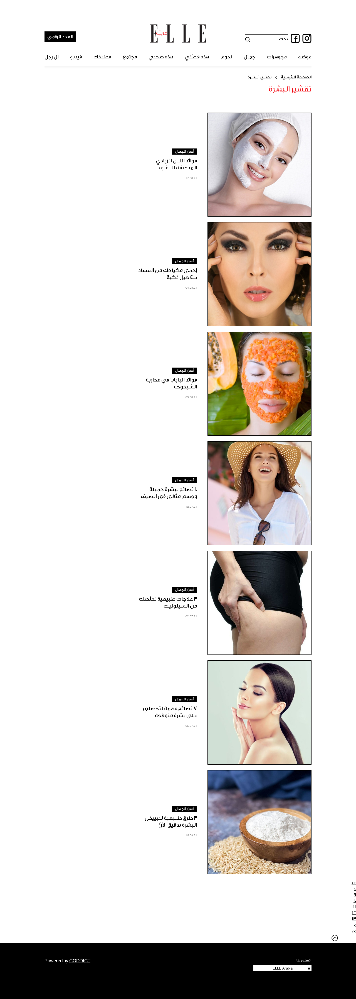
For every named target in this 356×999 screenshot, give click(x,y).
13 (354, 918)
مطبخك (102, 57)
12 (354, 912)
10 (354, 900)
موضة (305, 57)
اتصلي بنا (304, 960)
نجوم (226, 57)
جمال (249, 57)
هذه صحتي (161, 57)
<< (354, 882)
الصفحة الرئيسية (296, 77)
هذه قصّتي (197, 57)
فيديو (76, 57)
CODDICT (79, 960)
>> (354, 931)
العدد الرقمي (60, 36)
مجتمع (130, 57)
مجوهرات (277, 57)
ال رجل (51, 57)
